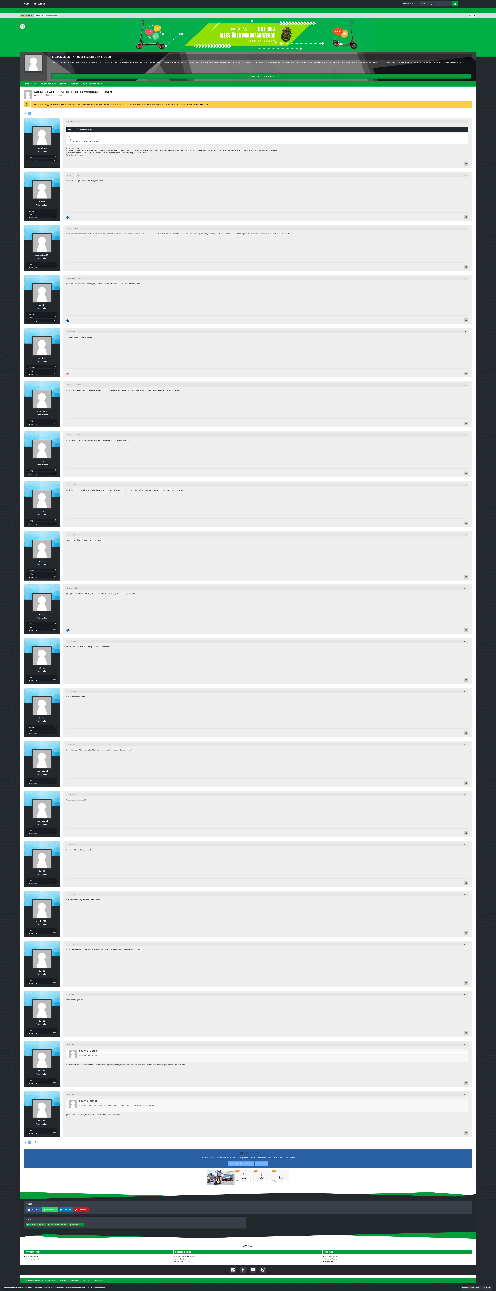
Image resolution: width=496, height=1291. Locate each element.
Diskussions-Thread (197, 104)
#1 (466, 121)
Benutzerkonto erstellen (240, 1163)
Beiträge (30, 157)
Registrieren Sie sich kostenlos (251, 1158)
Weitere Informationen (471, 1288)
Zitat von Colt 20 (88, 1101)
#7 (466, 435)
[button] (411, 3)
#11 (465, 641)
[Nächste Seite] (36, 113)
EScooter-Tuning (32, 1259)
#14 (465, 794)
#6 (466, 385)
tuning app (77, 1225)
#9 (466, 535)
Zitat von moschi (88, 1051)
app (43, 1225)
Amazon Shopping (182, 1261)
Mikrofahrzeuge (32, 1256)
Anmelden (262, 1163)
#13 (465, 744)
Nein (70, 139)
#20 (465, 1094)
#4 (466, 278)
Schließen (487, 1288)
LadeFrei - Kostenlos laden (185, 1256)
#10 (465, 588)
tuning (33, 1225)
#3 (466, 228)
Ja (69, 136)
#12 (465, 691)
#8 (466, 485)
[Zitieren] (466, 164)
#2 (466, 175)
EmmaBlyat (40, 95)
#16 (465, 894)
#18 (465, 994)
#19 (465, 1044)
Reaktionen (32, 211)
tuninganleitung (58, 1225)
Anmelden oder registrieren (47, 15)
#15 (465, 844)
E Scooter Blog (180, 1259)
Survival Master (331, 1259)
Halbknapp (329, 1261)
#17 (465, 944)
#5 (466, 331)
